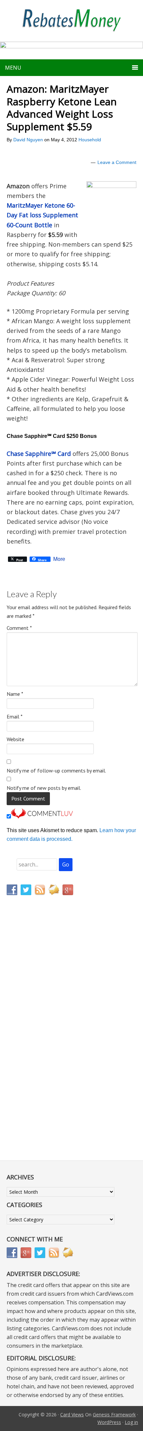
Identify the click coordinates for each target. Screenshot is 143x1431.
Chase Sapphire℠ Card (39, 454)
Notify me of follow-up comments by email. (56, 770)
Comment (19, 628)
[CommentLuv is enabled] (42, 816)
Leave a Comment (116, 162)
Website (15, 739)
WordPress (109, 1422)
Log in (131, 1422)
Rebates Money (71, 21)
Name (15, 694)
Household (89, 139)
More (59, 559)
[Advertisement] (38, 1040)
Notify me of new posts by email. (44, 787)
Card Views (72, 1414)
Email (15, 716)
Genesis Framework (114, 1414)
